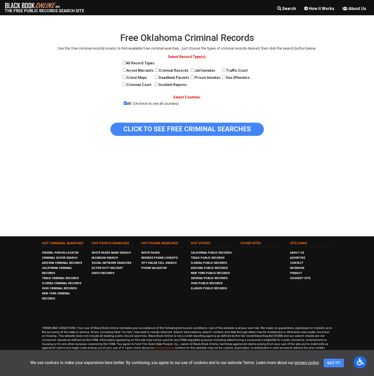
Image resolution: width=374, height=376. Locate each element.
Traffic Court (237, 70)
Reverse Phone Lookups (159, 257)
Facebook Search (105, 257)
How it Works (321, 8)
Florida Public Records (209, 263)
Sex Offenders (238, 78)
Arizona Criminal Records (62, 263)
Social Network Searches (112, 263)
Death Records (103, 273)
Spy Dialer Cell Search (159, 263)
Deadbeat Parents (174, 78)
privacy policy (164, 348)
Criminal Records (174, 70)
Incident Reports (173, 85)
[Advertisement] (187, 188)
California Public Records (211, 252)
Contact (296, 263)
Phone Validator (154, 268)
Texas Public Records (208, 257)
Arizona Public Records (209, 268)
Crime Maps (136, 78)
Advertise (297, 257)
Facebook (297, 268)
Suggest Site (300, 278)
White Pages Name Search (111, 252)
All (129, 104)
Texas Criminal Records (60, 278)
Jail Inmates (205, 70)
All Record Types (140, 63)
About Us (357, 8)
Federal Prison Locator (60, 252)
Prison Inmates (208, 78)
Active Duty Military (107, 268)
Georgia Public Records (209, 278)
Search (289, 8)
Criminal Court (138, 85)
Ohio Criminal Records (59, 288)
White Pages (150, 252)
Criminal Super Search (59, 257)
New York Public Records (210, 273)
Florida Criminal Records (61, 283)
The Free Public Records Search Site (44, 10)
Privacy (296, 273)
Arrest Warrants (139, 70)
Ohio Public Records (207, 283)
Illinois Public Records (209, 288)
